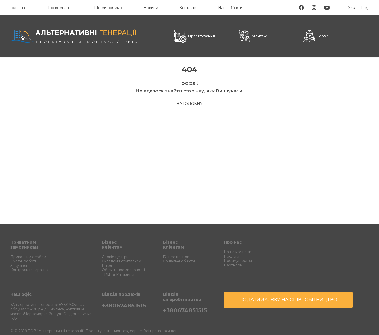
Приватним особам (28, 256)
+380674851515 (124, 305)
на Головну (189, 103)
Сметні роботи (23, 261)
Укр (351, 7)
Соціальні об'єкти (179, 261)
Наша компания (238, 252)
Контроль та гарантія (29, 270)
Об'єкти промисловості (123, 270)
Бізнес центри (176, 256)
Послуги (231, 256)
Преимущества (238, 260)
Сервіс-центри (115, 256)
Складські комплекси (121, 261)
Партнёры (233, 265)
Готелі (107, 265)
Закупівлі (18, 265)
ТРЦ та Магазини (118, 274)
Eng (365, 7)
